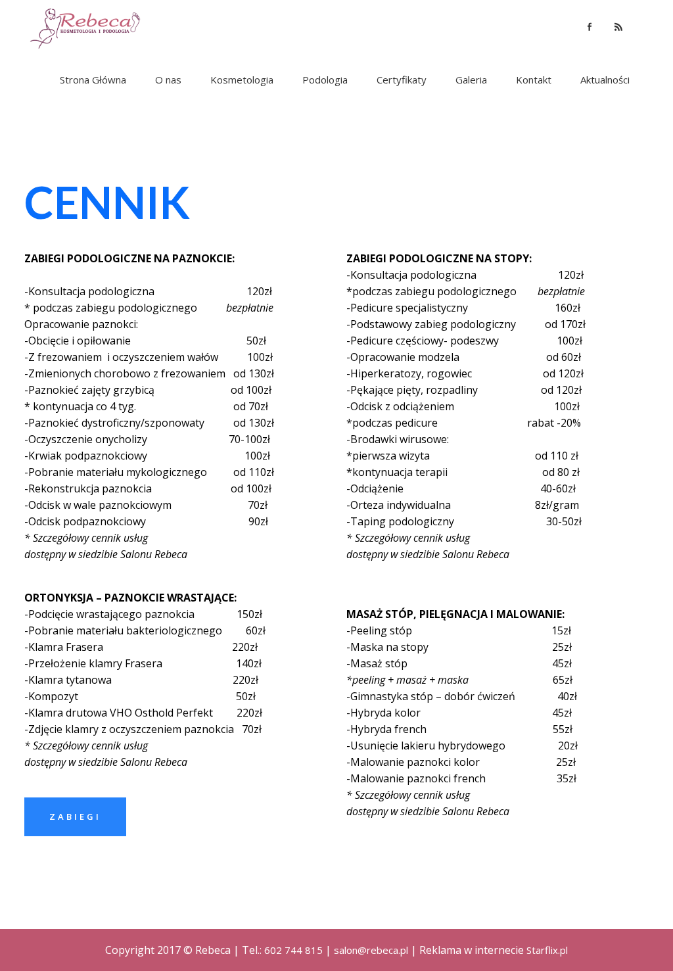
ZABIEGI (75, 816)
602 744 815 (293, 950)
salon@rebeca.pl (371, 950)
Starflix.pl (547, 950)
